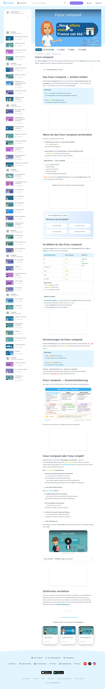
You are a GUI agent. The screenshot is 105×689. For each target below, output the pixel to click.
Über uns (14, 663)
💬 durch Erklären (79, 231)
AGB (43, 678)
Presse (78, 663)
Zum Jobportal (70, 657)
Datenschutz (51, 678)
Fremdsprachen (39, 54)
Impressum (36, 678)
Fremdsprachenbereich (63, 604)
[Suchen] (65, 3)
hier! (48, 527)
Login (90, 3)
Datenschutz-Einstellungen (64, 678)
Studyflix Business (66, 663)
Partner (54, 663)
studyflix (10, 3)
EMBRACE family (55, 682)
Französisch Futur (56, 54)
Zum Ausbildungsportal (54, 657)
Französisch (48, 54)
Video (81, 61)
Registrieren (98, 3)
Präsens (45, 251)
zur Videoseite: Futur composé (69, 617)
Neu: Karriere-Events (76, 3)
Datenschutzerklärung (89, 238)
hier (63, 424)
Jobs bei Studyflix (26, 663)
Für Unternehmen (41, 663)
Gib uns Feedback (79, 678)
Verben (51, 300)
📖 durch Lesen (56, 231)
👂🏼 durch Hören (79, 225)
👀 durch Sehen (56, 225)
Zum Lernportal (38, 657)
